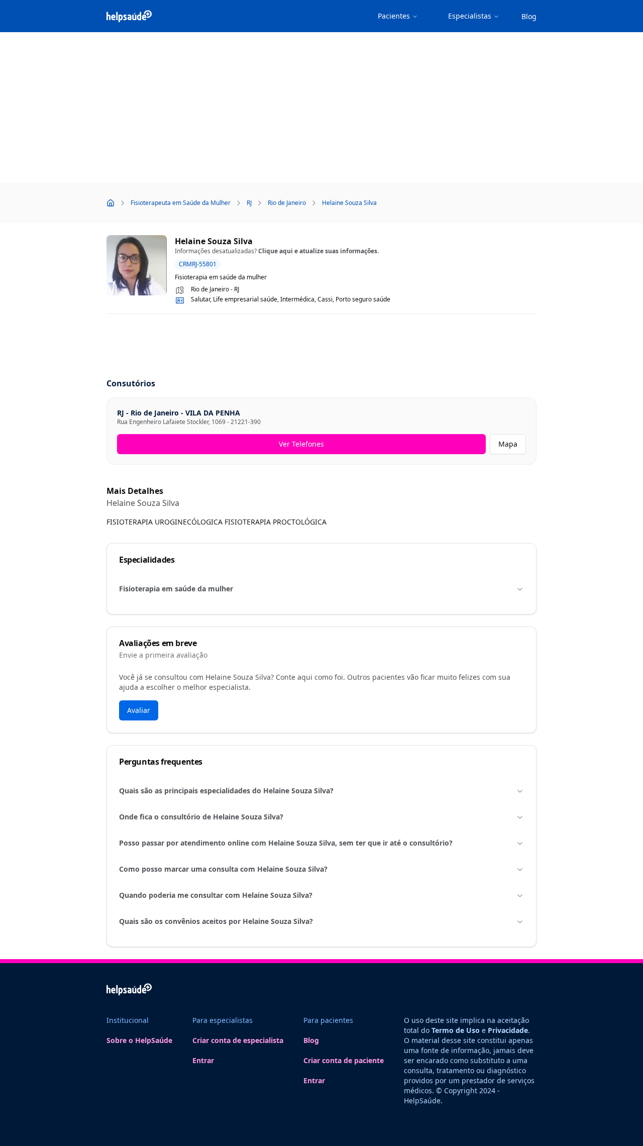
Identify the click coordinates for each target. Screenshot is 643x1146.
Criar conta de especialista (237, 1040)
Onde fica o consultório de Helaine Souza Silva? (201, 816)
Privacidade (508, 1030)
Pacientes (394, 16)
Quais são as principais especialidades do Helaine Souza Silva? (226, 790)
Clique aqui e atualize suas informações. (318, 251)
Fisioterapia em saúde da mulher (176, 588)
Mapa (507, 444)
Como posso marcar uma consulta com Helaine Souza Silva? (223, 869)
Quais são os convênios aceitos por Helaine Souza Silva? (216, 921)
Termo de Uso (456, 1030)
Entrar (203, 1060)
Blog (529, 16)
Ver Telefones (301, 444)
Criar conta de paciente (343, 1060)
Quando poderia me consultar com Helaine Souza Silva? (215, 895)
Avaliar (138, 710)
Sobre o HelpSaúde (139, 1040)
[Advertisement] (321, 107)
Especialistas (469, 16)
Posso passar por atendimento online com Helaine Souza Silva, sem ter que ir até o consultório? (286, 843)
